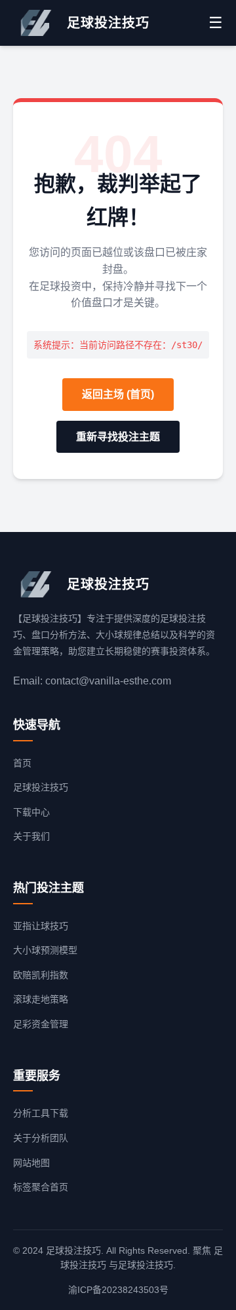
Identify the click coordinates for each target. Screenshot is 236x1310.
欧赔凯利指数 (40, 975)
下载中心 (31, 812)
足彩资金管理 (40, 1024)
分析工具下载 (40, 1113)
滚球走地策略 (40, 999)
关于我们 (31, 836)
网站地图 (31, 1163)
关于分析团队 (40, 1138)
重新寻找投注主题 (118, 436)
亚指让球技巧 (40, 926)
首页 (22, 763)
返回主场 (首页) (118, 394)
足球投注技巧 (40, 787)
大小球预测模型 (45, 950)
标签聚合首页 (40, 1187)
